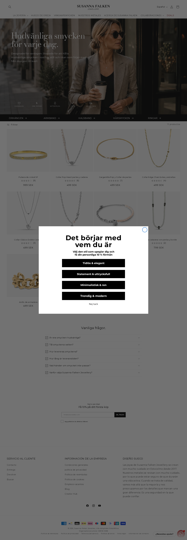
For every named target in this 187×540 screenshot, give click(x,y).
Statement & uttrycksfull (93, 274)
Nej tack (93, 304)
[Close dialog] (144, 229)
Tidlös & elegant (93, 263)
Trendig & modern (93, 296)
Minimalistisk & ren (93, 285)
